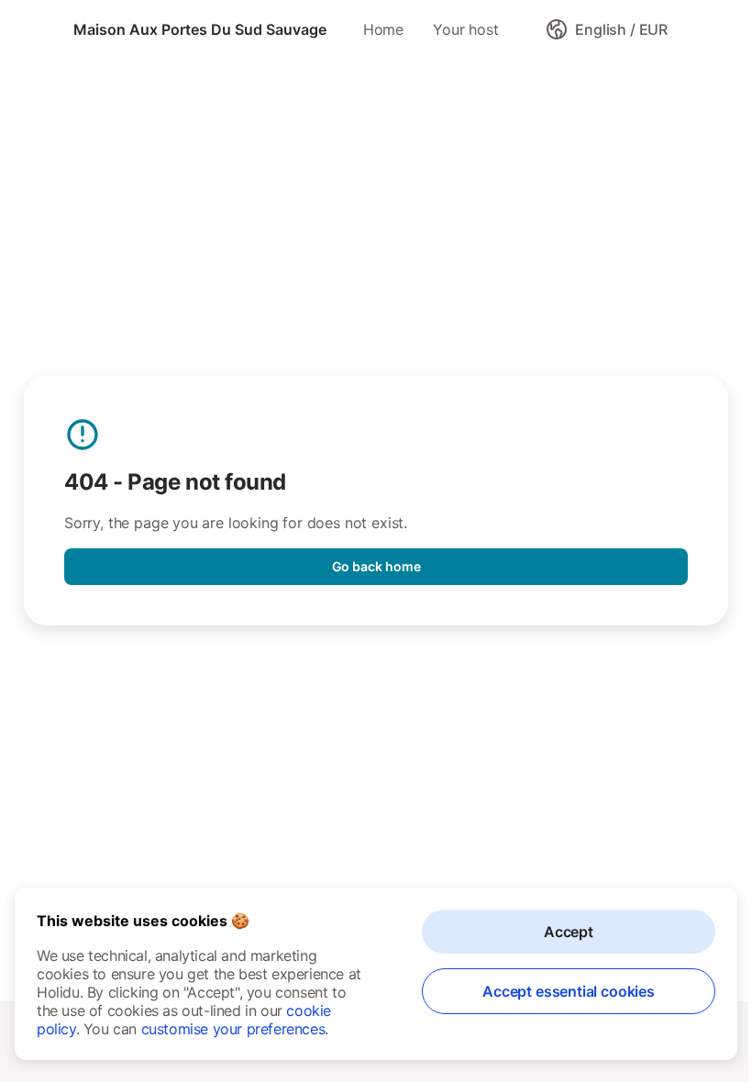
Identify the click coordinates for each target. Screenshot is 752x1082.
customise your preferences (233, 1029)
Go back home (376, 566)
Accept (568, 931)
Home (383, 29)
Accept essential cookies (568, 991)
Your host (465, 29)
